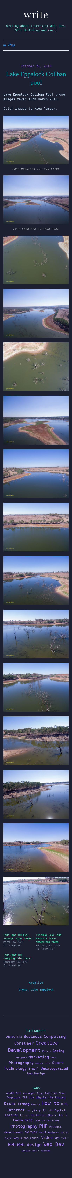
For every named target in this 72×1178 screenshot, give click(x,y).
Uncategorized (54, 1068)
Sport (57, 1062)
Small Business (49, 1132)
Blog (40, 1093)
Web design (29, 1144)
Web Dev (53, 1144)
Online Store (50, 1120)
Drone (23, 989)
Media (18, 1120)
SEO (47, 1063)
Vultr (64, 1138)
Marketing (38, 1057)
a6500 (10, 1093)
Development (24, 1050)
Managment (21, 1058)
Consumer (24, 1043)
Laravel (11, 1115)
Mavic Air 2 (57, 1115)
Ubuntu (34, 1138)
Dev (31, 1097)
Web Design (36, 1073)
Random (39, 1063)
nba (38, 1120)
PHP (43, 1126)
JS (44, 1110)
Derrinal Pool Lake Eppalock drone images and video (48, 938)
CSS (24, 1097)
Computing (55, 1036)
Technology (15, 1068)
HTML (64, 1104)
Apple (31, 1093)
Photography (21, 1062)
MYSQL (29, 1120)
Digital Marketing (51, 1097)
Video (47, 1137)
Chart (62, 1093)
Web (11, 1144)
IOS (28, 1110)
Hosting (35, 1104)
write (36, 14)
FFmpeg (24, 1104)
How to (50, 1103)
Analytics (14, 1036)
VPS (57, 1138)
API (18, 1093)
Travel (33, 1068)
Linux (24, 1115)
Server (31, 1132)
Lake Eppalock (42, 989)
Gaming (58, 1051)
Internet (16, 1110)
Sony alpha (20, 1137)
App (25, 1093)
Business (33, 1036)
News (53, 1057)
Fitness (46, 1051)
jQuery (36, 1110)
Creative (36, 982)
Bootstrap (50, 1093)
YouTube (45, 1150)
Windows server (30, 1151)
